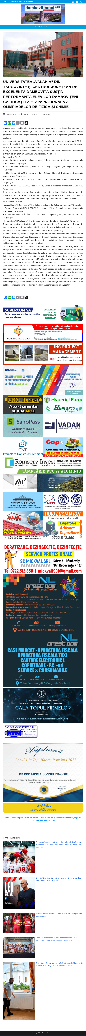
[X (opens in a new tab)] (73, 2)
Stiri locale (46, 114)
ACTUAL (27, 114)
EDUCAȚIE (36, 114)
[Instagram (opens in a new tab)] (80, 2)
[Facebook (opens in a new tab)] (77, 2)
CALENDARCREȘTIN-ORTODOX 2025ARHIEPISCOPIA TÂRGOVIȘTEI (43, 807)
